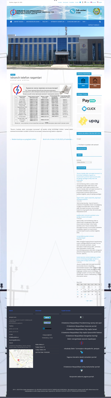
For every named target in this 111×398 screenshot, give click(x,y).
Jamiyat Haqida (18, 21)
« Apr (87, 300)
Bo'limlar (79, 160)
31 (85, 297)
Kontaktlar (71, 2)
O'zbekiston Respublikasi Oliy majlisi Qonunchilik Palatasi (81, 332)
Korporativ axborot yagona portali (82, 377)
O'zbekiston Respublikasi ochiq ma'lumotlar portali (82, 367)
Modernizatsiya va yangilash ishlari (23, 139)
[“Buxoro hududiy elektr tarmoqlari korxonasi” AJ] (11, 21)
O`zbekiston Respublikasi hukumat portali (81, 326)
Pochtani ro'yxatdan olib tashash (88, 145)
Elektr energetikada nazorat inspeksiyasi (81, 339)
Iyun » (91, 300)
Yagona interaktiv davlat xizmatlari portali (81, 357)
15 (77, 292)
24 (85, 294)
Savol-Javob (65, 2)
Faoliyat (45, 21)
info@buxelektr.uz (14, 337)
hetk (20, 80)
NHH (84, 21)
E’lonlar (13, 74)
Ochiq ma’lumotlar (73, 21)
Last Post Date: (39, 352)
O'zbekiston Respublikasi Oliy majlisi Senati (81, 329)
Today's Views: (39, 347)
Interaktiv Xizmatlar (57, 21)
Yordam (60, 2)
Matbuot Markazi (93, 25)
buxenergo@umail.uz (14, 340)
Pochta (76, 2)
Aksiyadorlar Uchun (32, 21)
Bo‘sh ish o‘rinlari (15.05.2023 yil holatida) (58, 139)
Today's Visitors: (39, 349)
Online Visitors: (39, 344)
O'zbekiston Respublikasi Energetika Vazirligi (81, 336)
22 (77, 294)
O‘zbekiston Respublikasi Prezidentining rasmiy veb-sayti (82, 323)
